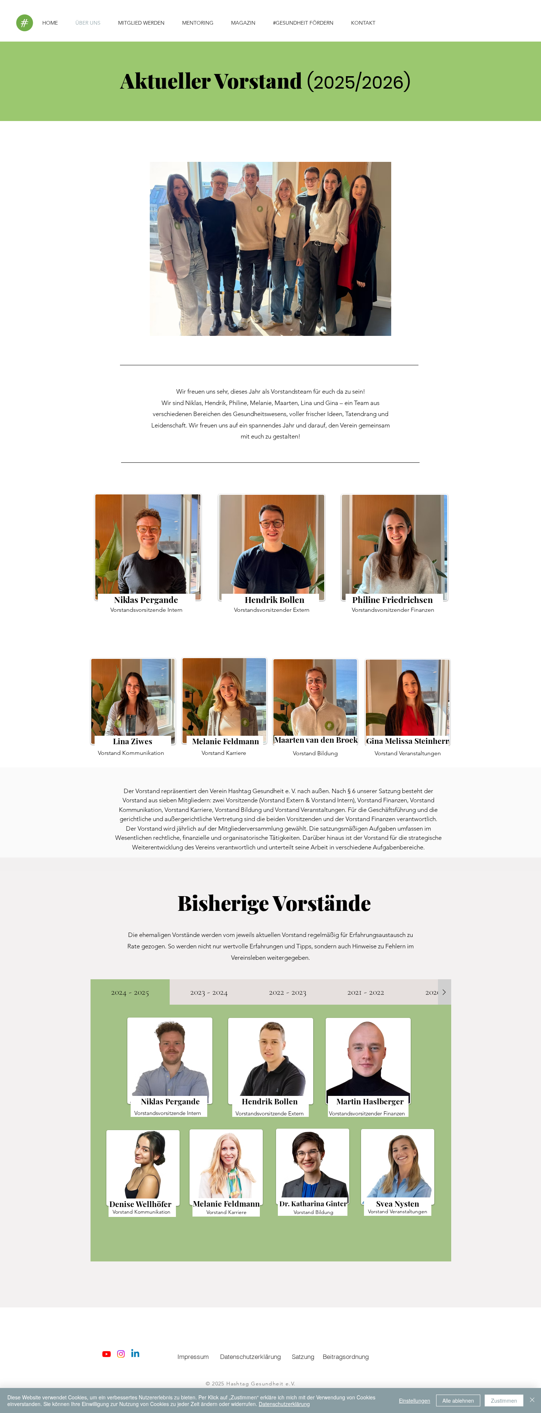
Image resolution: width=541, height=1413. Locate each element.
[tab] (130, 992)
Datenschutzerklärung (284, 1403)
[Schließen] (532, 1400)
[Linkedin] (135, 1354)
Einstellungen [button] (414, 1400)
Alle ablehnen (458, 1400)
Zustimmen (504, 1400)
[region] (147, 556)
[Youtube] (107, 1354)
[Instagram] (121, 1354)
